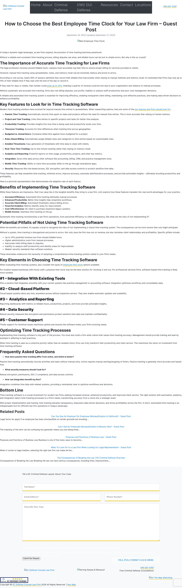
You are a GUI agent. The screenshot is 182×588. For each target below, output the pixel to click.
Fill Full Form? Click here (136, 560)
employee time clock (73, 265)
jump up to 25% (54, 85)
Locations (143, 5)
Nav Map (71, 584)
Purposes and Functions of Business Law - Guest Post (91, 437)
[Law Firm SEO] (160, 577)
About (47, 5)
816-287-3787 (170, 6)
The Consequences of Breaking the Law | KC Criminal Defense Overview (91, 457)
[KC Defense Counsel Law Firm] (15, 7)
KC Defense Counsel (17, 581)
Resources (109, 5)
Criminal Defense (61, 7)
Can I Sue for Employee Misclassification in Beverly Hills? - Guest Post (91, 426)
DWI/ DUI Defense (84, 7)
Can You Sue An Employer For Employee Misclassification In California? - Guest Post (91, 416)
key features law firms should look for (152, 109)
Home (36, 5)
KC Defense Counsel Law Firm (27, 584)
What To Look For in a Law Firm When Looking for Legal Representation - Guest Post (91, 447)
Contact (126, 5)
